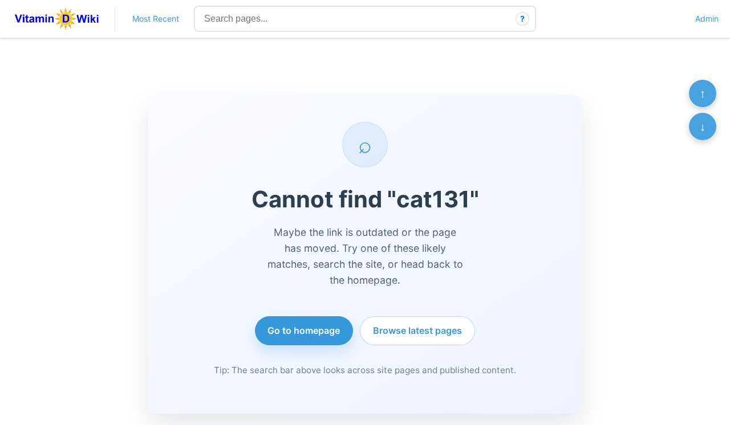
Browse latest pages (417, 330)
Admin (707, 18)
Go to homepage (303, 330)
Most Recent (155, 18)
